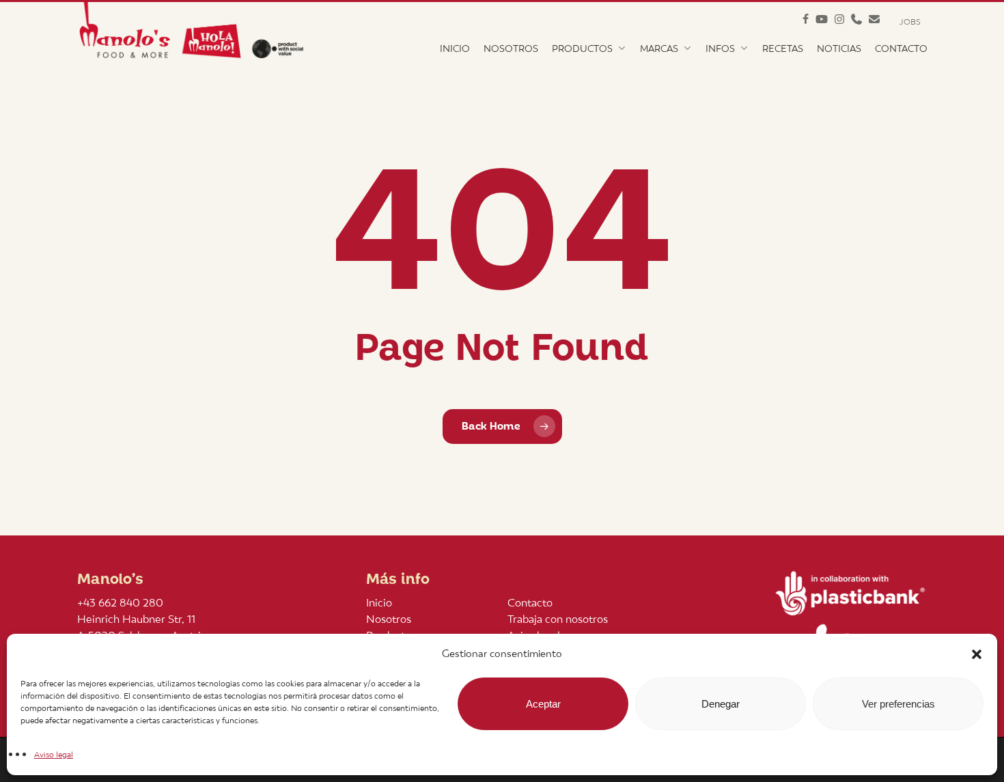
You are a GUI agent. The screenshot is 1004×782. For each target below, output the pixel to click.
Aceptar (543, 704)
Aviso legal (53, 754)
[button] (977, 654)
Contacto (530, 603)
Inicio (379, 603)
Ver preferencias (898, 704)
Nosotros (388, 619)
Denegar (720, 704)
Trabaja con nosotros (557, 619)
